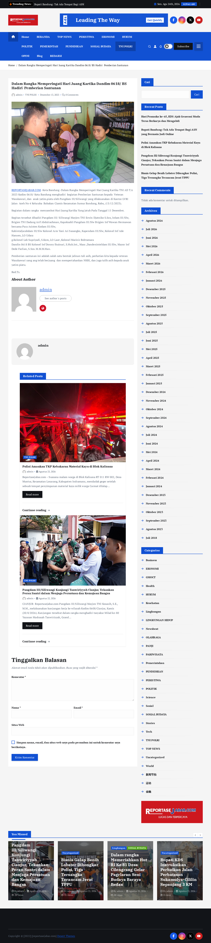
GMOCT (151, 577)
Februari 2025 (155, 375)
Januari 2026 (154, 280)
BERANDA (43, 37)
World (150, 766)
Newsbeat (152, 629)
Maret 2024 (153, 469)
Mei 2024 (151, 452)
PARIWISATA (154, 654)
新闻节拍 (151, 774)
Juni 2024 (152, 443)
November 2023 (156, 503)
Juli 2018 (151, 538)
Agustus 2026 (154, 220)
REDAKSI (56, 56)
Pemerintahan (155, 663)
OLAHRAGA (153, 637)
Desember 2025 (156, 289)
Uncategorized (155, 757)
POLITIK (27, 46)
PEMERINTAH (49, 46)
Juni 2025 (152, 340)
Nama (16, 707)
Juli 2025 (151, 332)
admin (19, 94)
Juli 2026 (151, 229)
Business (151, 560)
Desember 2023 (156, 495)
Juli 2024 (151, 435)
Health (150, 586)
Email (78, 707)
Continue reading (34, 510)
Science (151, 697)
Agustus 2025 (154, 323)
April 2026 (152, 255)
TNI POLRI (125, 46)
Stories (150, 723)
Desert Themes (66, 936)
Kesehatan (152, 603)
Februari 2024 (155, 477)
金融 (148, 791)
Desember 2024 (156, 392)
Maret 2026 (153, 263)
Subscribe (183, 46)
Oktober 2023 (154, 512)
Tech (149, 731)
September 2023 (156, 520)
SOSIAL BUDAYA (100, 46)
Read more (32, 494)
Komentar (19, 677)
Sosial (149, 706)
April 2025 (152, 358)
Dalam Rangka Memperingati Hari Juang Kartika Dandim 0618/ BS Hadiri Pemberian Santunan (73, 65)
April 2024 (152, 460)
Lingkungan (153, 611)
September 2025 (156, 315)
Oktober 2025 (154, 306)
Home (25, 37)
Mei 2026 (151, 246)
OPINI (25, 56)
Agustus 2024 (154, 426)
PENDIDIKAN (74, 46)
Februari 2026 (155, 272)
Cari (147, 82)
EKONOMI (108, 37)
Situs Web (18, 725)
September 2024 (156, 418)
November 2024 (156, 400)
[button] (195, 835)
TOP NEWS (64, 37)
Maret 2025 (153, 366)
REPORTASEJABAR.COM (26, 190)
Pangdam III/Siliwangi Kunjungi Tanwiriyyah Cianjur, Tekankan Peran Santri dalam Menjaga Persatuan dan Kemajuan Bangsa (171, 160)
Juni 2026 (152, 237)
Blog (40, 56)
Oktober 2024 (154, 409)
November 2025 (156, 297)
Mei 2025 (151, 349)
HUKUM (127, 37)
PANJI (149, 646)
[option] (31, 870)
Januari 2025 (154, 383)
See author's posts (55, 298)
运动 (148, 783)
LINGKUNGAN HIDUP (159, 620)
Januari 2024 (154, 486)
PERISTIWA (86, 37)
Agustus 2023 (154, 529)
